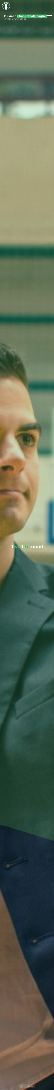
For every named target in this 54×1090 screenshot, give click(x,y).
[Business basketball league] (7, 5)
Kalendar (30, 1086)
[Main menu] (49, 16)
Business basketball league (25, 16)
